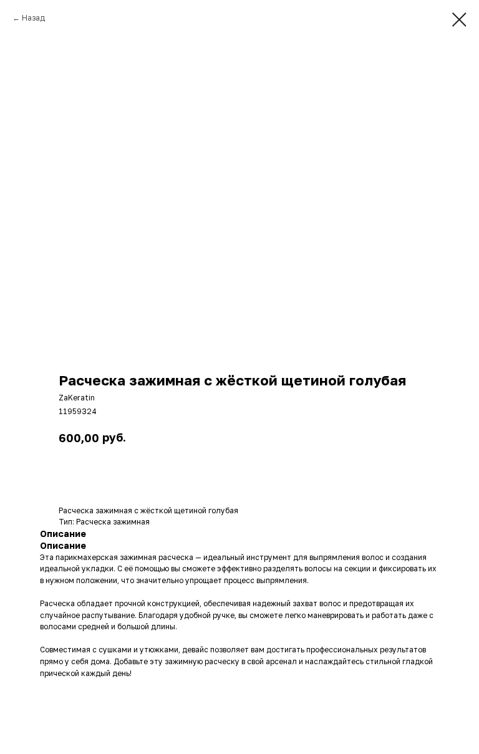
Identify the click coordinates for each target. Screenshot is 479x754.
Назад (33, 17)
